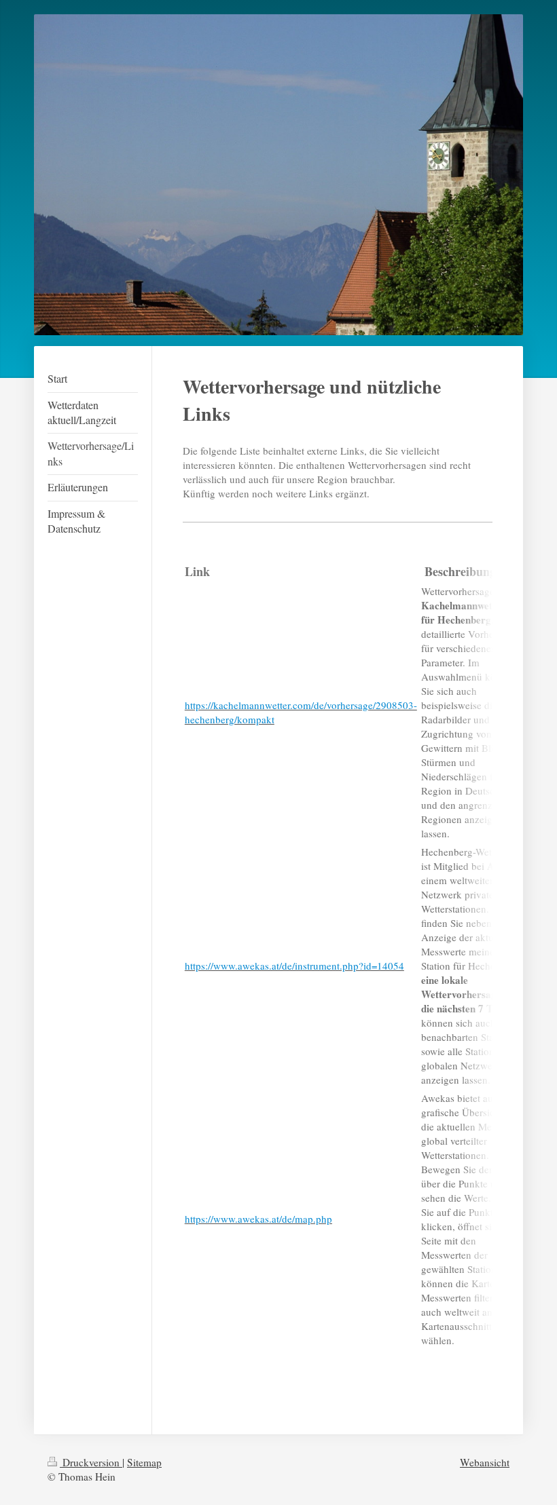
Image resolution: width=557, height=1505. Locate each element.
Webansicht (484, 1462)
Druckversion (91, 1462)
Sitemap (144, 1462)
